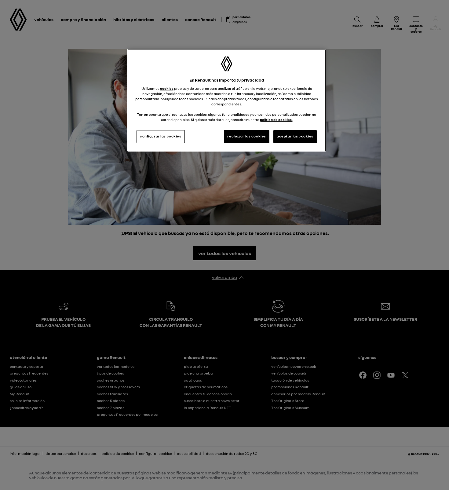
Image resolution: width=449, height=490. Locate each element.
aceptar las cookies (295, 136)
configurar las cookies (160, 136)
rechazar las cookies (246, 136)
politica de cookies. (276, 120)
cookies (166, 88)
